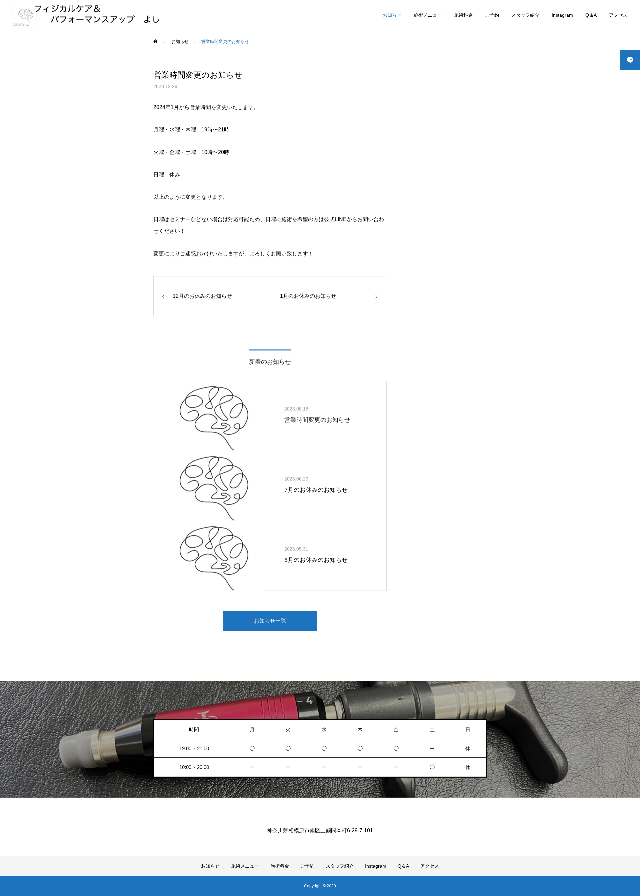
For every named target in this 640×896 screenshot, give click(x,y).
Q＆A (591, 15)
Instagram (562, 15)
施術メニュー (428, 15)
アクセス (618, 15)
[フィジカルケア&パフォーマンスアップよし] (87, 14)
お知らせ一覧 (270, 621)
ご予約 (492, 15)
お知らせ (392, 15)
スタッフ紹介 (525, 15)
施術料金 (463, 15)
